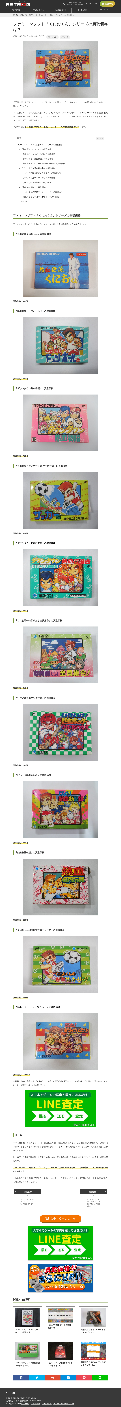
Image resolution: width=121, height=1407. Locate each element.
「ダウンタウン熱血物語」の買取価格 (37, 159)
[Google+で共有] (52, 1377)
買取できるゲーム (39, 10)
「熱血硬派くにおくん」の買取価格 (36, 149)
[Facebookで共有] (21, 1377)
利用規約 (48, 1404)
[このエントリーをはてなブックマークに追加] (68, 1377)
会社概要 (36, 1404)
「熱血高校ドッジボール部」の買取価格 (38, 154)
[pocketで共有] (84, 1377)
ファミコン (53, 37)
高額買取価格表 (60, 10)
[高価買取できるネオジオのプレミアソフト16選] (93, 1351)
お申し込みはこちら (63, 1218)
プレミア (65, 37)
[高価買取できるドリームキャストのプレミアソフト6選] (93, 1317)
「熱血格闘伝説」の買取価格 (33, 187)
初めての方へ (17, 10)
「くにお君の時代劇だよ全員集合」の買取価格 (41, 173)
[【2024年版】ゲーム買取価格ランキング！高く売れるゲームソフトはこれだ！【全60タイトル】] (60, 1315)
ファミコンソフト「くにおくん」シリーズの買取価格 (40, 145)
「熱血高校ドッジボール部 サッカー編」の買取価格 (43, 164)
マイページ (104, 10)
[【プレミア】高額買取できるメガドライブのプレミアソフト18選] (60, 1351)
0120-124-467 (92, 4)
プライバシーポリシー (64, 1404)
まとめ (24, 201)
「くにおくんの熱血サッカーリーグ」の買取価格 (42, 192)
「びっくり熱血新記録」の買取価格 (36, 183)
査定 (109, 4)
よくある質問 (82, 10)
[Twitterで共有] (37, 1377)
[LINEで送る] (100, 1377)
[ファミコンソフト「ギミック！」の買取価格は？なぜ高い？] (27, 1317)
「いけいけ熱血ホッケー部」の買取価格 (38, 178)
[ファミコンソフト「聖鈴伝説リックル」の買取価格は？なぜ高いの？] (27, 1351)
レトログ (25, 1404)
